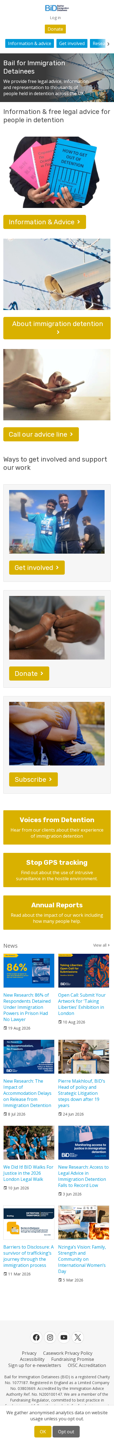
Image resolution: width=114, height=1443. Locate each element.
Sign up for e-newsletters (34, 1365)
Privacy (29, 1353)
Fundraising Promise (72, 1359)
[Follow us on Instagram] (50, 1337)
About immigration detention (57, 324)
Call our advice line (38, 434)
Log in (55, 17)
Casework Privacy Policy (67, 1353)
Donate (55, 29)
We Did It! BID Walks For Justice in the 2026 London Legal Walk (28, 1173)
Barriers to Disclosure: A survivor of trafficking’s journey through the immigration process (28, 1256)
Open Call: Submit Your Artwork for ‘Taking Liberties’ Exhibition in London (82, 1004)
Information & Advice (41, 222)
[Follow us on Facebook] (36, 1337)
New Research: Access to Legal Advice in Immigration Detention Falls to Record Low (83, 1176)
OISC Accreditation (87, 1365)
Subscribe (30, 779)
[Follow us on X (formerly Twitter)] (78, 1337)
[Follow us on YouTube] (64, 1337)
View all (100, 945)
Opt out (66, 1432)
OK (43, 1432)
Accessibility (32, 1359)
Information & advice (29, 43)
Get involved (72, 43)
